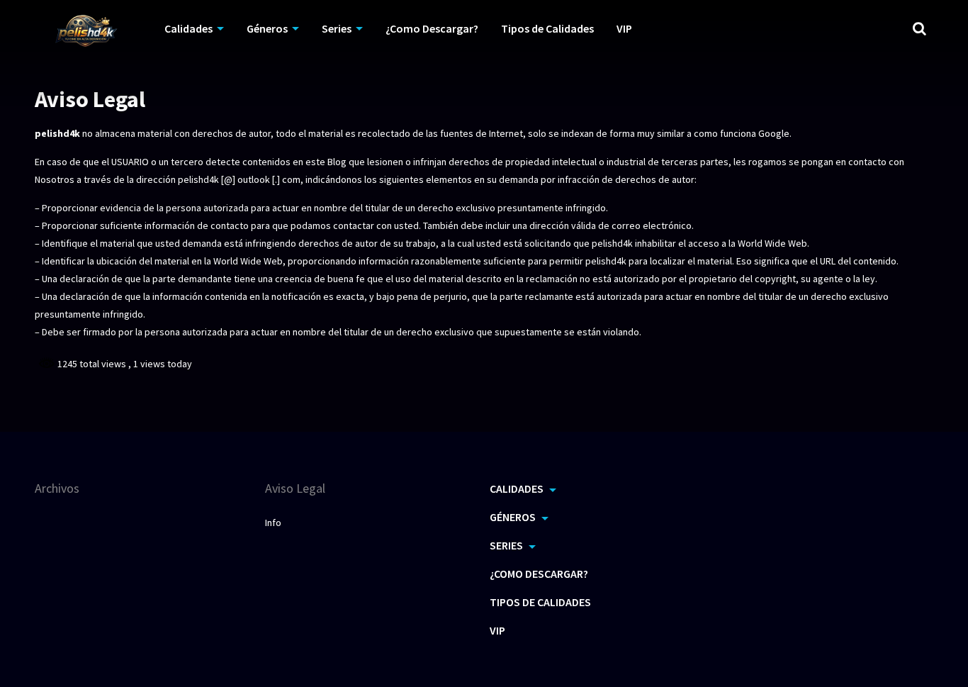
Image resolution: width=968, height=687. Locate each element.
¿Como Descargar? (431, 28)
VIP (624, 28)
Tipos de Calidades (547, 28)
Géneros (267, 28)
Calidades (188, 28)
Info (273, 522)
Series (336, 28)
